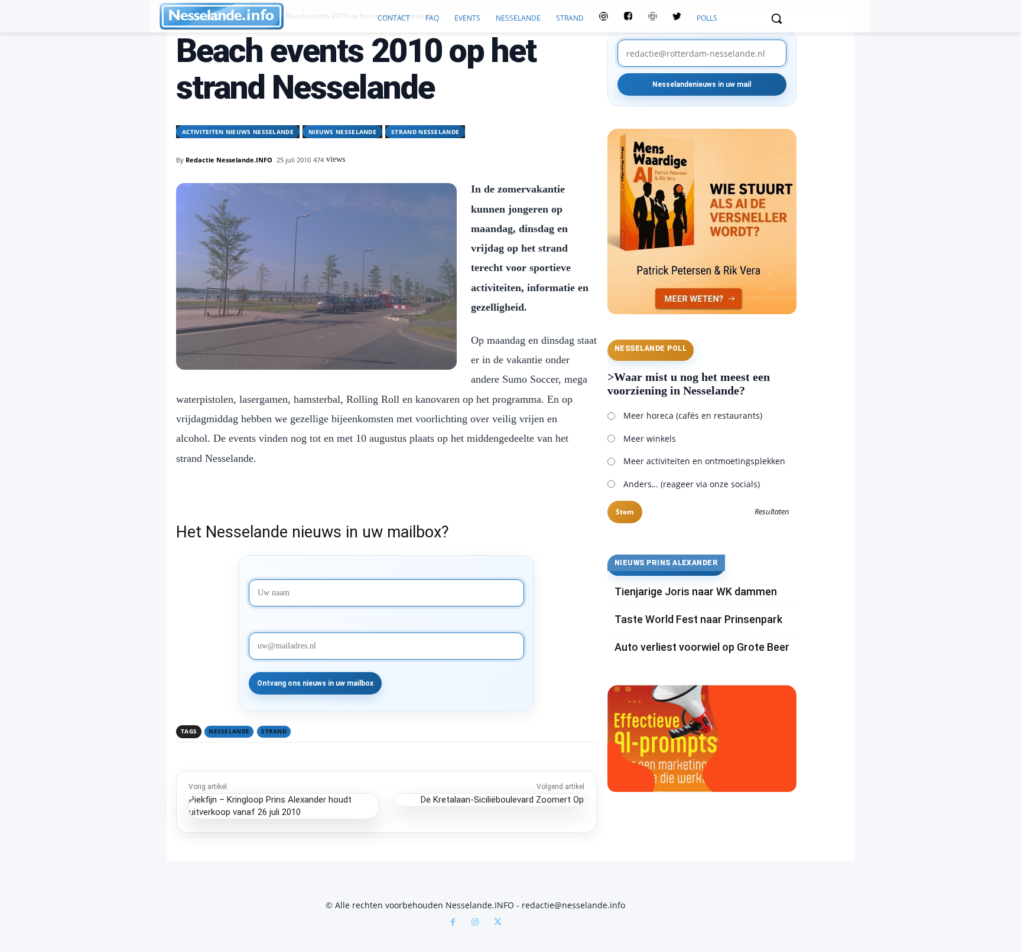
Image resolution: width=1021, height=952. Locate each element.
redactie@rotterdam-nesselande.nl (303, 626)
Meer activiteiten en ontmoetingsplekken (704, 461)
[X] (497, 923)
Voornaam (265, 572)
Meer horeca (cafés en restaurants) (692, 415)
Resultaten (772, 512)
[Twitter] (677, 18)
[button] (776, 18)
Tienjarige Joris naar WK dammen (695, 591)
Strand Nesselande (425, 132)
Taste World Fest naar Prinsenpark (698, 619)
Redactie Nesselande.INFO (229, 159)
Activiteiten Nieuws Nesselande (238, 132)
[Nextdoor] (652, 18)
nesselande (229, 731)
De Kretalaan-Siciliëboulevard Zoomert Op (502, 799)
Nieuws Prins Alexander (666, 563)
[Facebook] (452, 923)
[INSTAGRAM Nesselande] (603, 18)
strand (274, 731)
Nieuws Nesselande (342, 132)
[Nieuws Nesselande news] (265, 16)
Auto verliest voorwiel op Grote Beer (701, 647)
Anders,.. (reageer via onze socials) (691, 484)
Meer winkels (649, 438)
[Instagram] (475, 923)
